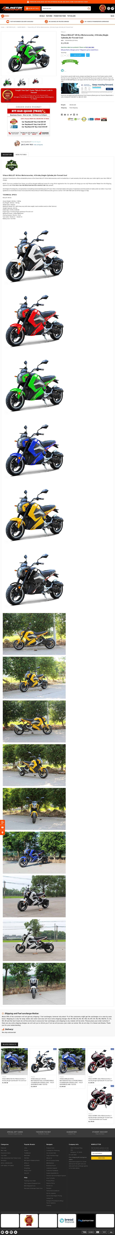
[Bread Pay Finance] (62, 70)
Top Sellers (71, 16)
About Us (49, 1158)
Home (2, 27)
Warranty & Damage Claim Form (33, 1188)
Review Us (49, 1185)
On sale (42, 16)
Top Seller (4, 1155)
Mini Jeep (4, 1150)
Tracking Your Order (30, 1180)
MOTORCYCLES (11, 27)
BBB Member (50, 1163)
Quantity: (64, 52)
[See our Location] (2, 832)
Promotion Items (6, 1153)
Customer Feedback (52, 1170)
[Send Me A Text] (2, 822)
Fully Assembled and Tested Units (11, 1158)
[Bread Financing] (67, 1220)
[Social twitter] (6, 1232)
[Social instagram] (11, 1232)
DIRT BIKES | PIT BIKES (7, 1165)
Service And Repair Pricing (54, 1195)
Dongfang (27, 1168)
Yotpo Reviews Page (52, 1155)
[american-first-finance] (65, 70)
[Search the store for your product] (88, 8)
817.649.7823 (90, 47)
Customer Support (51, 1168)
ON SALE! (3, 1160)
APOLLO (26, 1163)
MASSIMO (27, 1155)
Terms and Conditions (52, 1190)
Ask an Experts (38, 144)
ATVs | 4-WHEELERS (6, 1163)
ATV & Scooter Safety (52, 1160)
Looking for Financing (53, 1150)
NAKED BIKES (21, 27)
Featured (49, 16)
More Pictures (21, 154)
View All (26, 1173)
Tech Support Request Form (32, 1183)
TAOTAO (26, 1158)
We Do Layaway (51, 1193)
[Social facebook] (2, 1232)
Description (7, 154)
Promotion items (60, 16)
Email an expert (36, 142)
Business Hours (51, 1165)
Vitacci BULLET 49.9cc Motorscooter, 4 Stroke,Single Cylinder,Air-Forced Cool (50, 27)
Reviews (48, 1188)
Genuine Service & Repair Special (56, 1175)
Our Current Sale (51, 1153)
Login (108, 8)
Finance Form (50, 1148)
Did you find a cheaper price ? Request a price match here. (80, 50)
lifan (25, 1148)
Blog (112, 16)
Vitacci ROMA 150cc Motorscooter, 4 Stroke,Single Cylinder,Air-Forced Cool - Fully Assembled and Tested (100, 1117)
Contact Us (49, 1198)
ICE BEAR (26, 1165)
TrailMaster (27, 1153)
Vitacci (26, 1150)
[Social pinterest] (15, 1232)
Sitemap (48, 1205)
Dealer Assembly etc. (52, 1173)
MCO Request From (29, 1185)
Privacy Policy (50, 1180)
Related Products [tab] (9, 1044)
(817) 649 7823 (27, 144)
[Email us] (2, 827)
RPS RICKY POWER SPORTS (32, 1160)
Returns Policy (50, 1183)
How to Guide (50, 1178)
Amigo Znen (27, 1170)
